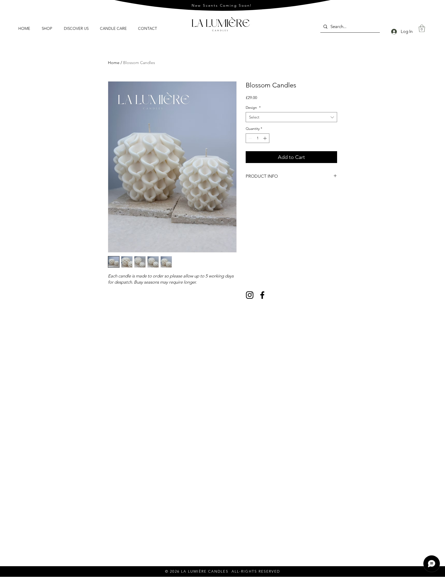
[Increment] (265, 138)
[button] (422, 28)
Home (113, 62)
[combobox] (291, 117)
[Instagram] (250, 295)
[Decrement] (249, 138)
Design (253, 107)
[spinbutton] (257, 138)
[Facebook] (262, 295)
